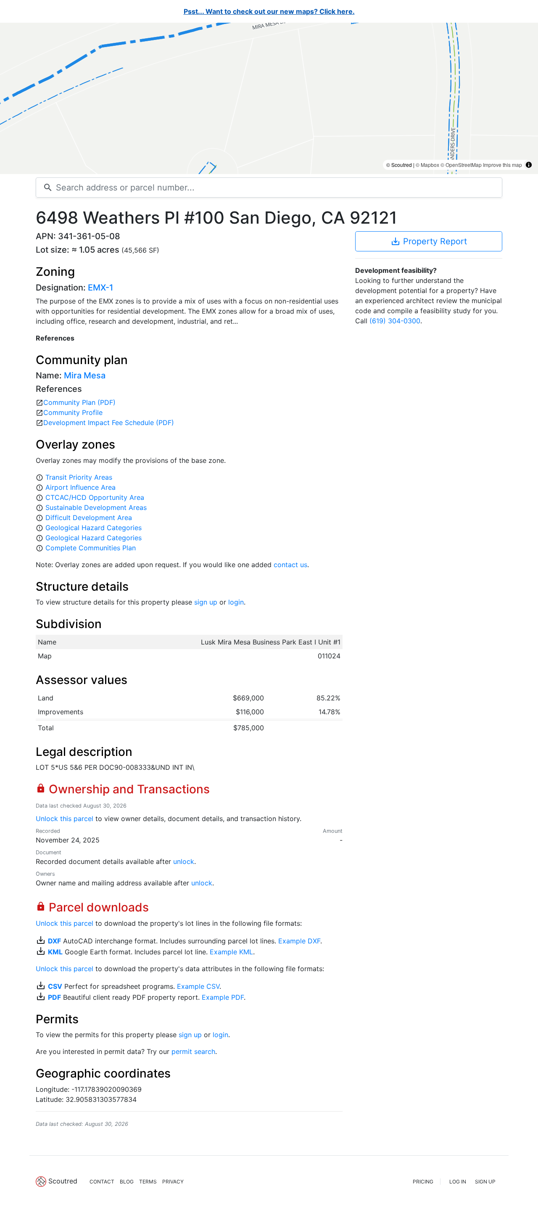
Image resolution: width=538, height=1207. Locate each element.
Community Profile (73, 412)
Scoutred (62, 1181)
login (236, 602)
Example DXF (299, 941)
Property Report (428, 241)
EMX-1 (100, 288)
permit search (193, 1051)
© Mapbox (427, 164)
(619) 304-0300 (394, 321)
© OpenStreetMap (461, 164)
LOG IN (457, 1181)
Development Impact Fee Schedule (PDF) (108, 422)
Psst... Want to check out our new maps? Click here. (269, 11)
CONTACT (102, 1181)
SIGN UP (485, 1181)
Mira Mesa (84, 375)
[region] (269, 98)
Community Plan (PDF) (79, 402)
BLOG (127, 1181)
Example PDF (223, 997)
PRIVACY (173, 1181)
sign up (205, 602)
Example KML (231, 952)
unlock (183, 861)
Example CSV (198, 986)
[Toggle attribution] (529, 165)
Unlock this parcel (64, 818)
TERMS (148, 1181)
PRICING (423, 1181)
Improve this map (502, 164)
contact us (290, 564)
